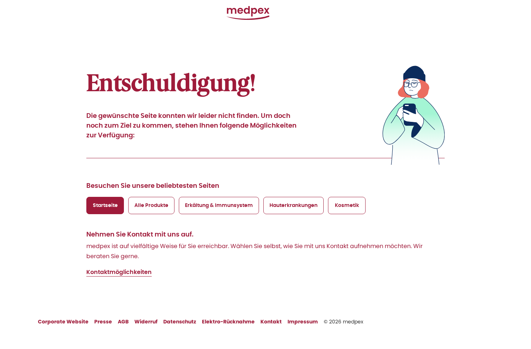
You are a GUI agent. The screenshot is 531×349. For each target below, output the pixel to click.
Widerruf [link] (145, 321)
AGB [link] (123, 321)
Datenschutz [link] (179, 321)
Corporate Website (63, 321)
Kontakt (271, 321)
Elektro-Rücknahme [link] (228, 321)
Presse (103, 321)
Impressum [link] (303, 321)
